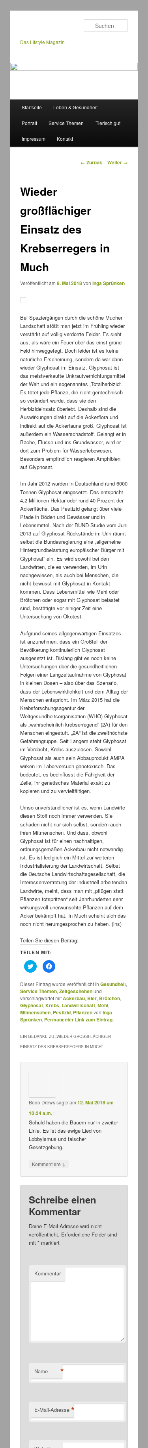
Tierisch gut (108, 123)
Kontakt (65, 138)
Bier (92, 998)
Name (48, 1371)
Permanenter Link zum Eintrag (78, 1019)
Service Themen (66, 123)
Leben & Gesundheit (75, 107)
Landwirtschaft (78, 1005)
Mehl (102, 1005)
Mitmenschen (35, 1012)
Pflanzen (82, 1012)
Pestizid (62, 1012)
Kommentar (47, 1273)
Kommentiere (49, 1163)
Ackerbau (74, 998)
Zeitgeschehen (75, 991)
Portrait (29, 123)
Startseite (32, 107)
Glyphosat (31, 1005)
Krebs (52, 1005)
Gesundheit (113, 984)
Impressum (33, 138)
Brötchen (109, 998)
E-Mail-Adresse (53, 1410)
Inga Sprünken (108, 283)
